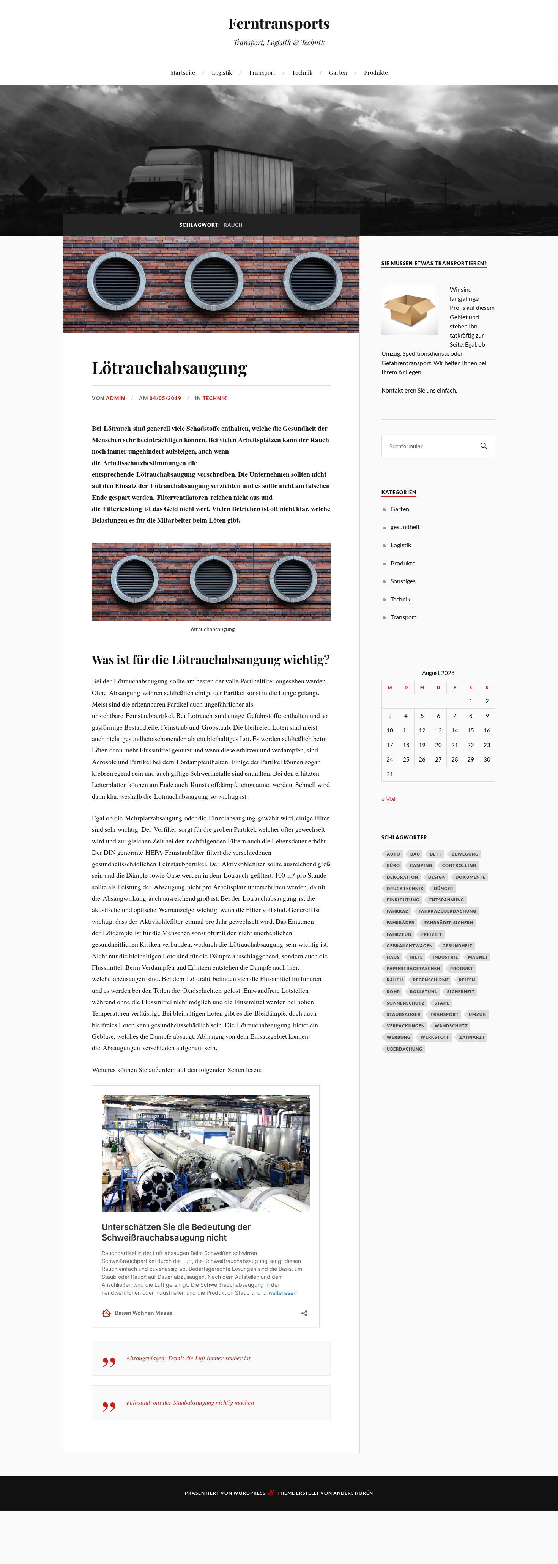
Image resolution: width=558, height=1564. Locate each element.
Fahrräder (401, 922)
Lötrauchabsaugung (169, 367)
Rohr (393, 991)
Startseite (182, 72)
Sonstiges (403, 580)
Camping (421, 865)
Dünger (443, 888)
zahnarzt (472, 1037)
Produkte (376, 72)
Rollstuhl (423, 991)
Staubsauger (404, 1014)
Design (437, 877)
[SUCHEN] (484, 446)
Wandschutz (451, 1025)
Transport (262, 72)
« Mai (388, 798)
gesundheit (405, 526)
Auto (393, 853)
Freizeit (431, 934)
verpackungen (406, 1025)
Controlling (459, 865)
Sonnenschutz (406, 1002)
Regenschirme (431, 979)
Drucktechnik (405, 888)
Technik (302, 72)
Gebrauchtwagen (410, 945)
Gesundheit (458, 945)
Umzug (477, 1014)
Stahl (442, 1002)
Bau (415, 853)
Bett (436, 853)
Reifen (467, 979)
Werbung (399, 1037)
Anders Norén (353, 1493)
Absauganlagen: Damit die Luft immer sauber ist (188, 1358)
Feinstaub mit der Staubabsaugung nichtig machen (190, 1402)
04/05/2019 (165, 398)
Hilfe (416, 957)
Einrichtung (403, 899)
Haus (393, 957)
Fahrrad (398, 911)
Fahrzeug (399, 934)
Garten (338, 72)
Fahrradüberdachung (447, 911)
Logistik (222, 72)
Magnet (478, 957)
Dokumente (470, 877)
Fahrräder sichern (448, 922)
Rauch (395, 979)
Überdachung (404, 1048)
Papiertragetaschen (413, 968)
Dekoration (402, 877)
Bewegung (465, 853)
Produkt (461, 968)
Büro (393, 865)
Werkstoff (435, 1037)
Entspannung (446, 899)
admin (115, 398)
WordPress (249, 1493)
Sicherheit (461, 991)
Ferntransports (279, 23)
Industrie (445, 957)
